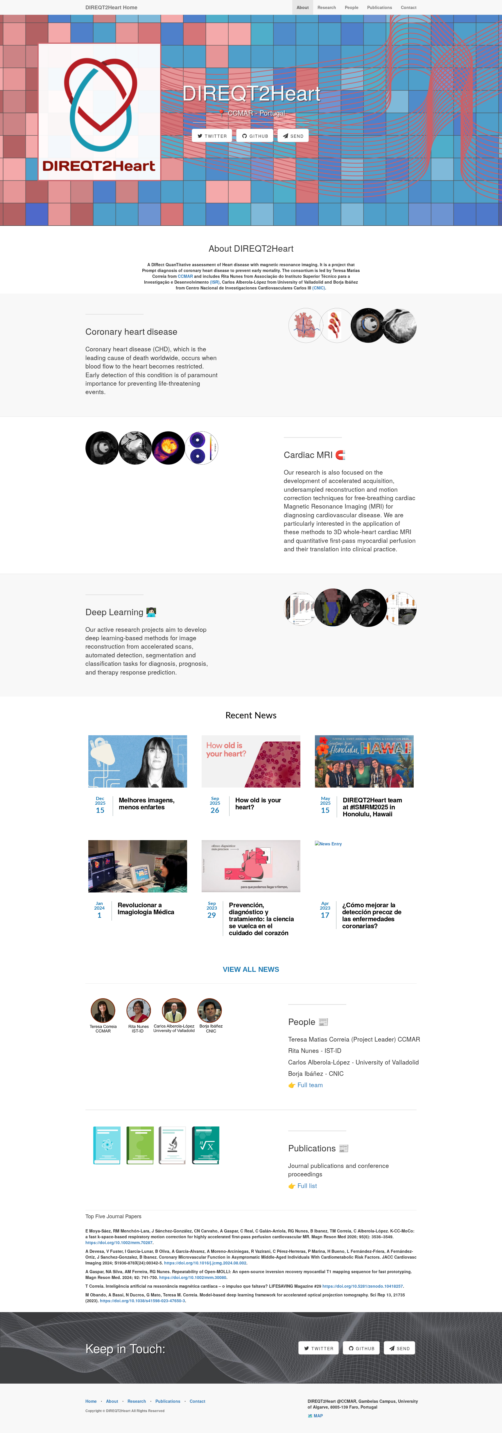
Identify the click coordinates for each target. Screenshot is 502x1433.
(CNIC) (318, 288)
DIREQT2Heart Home (111, 7)
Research (327, 7)
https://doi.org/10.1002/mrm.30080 (192, 1277)
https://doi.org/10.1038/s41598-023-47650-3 (142, 1300)
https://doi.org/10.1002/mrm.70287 (119, 1242)
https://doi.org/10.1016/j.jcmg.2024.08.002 (205, 1263)
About (303, 7)
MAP (318, 1415)
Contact (409, 7)
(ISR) (215, 282)
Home (91, 1401)
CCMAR (185, 276)
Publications (379, 7)
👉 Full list (302, 1185)
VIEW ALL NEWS (251, 969)
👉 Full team (305, 1084)
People (351, 7)
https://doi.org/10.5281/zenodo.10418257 (362, 1286)
